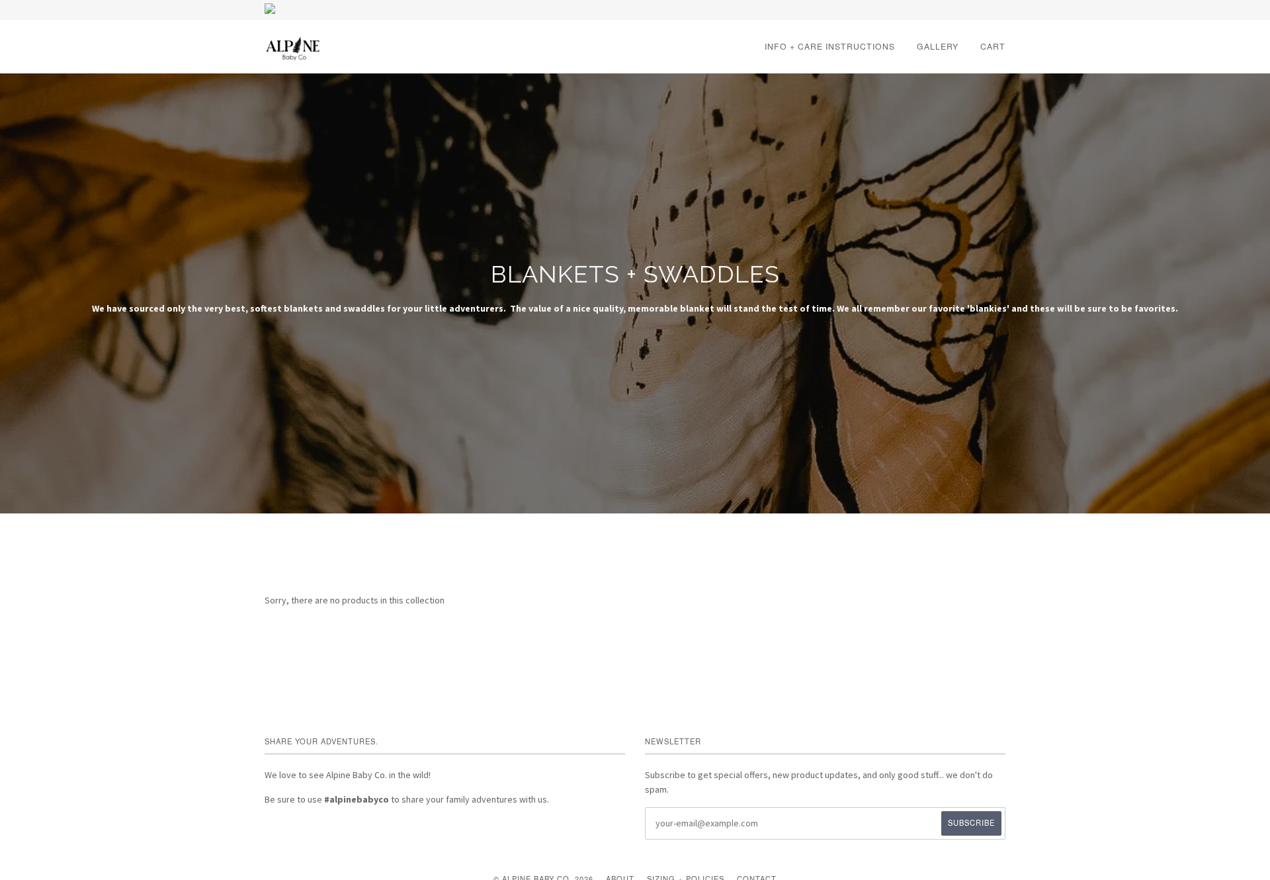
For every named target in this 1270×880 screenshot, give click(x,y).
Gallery (937, 46)
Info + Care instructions (830, 46)
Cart (992, 46)
